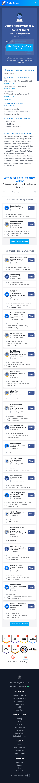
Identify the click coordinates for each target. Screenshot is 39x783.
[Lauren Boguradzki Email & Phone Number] (6, 495)
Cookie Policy (19, 733)
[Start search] (35, 192)
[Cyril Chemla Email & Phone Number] (6, 354)
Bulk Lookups (19, 704)
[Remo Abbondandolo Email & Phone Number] (6, 260)
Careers (19, 765)
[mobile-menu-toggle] (35, 3)
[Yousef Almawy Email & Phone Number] (6, 568)
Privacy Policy (19, 730)
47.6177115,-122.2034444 (20, 683)
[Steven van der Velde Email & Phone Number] (6, 408)
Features (19, 745)
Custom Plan (19, 751)
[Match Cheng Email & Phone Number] (6, 549)
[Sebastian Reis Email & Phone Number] (6, 335)
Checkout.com (20, 36)
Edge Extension (19, 701)
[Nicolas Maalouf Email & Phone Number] (6, 427)
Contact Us (19, 771)
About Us (19, 762)
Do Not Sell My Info (19, 736)
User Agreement (19, 727)
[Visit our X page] (30, 775)
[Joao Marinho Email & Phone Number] (6, 587)
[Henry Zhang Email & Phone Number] (6, 276)
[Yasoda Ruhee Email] (6, 446)
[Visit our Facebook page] (27, 775)
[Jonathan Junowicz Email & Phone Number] (6, 606)
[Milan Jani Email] (6, 393)
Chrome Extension (19, 698)
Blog (19, 768)
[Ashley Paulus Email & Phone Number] (6, 374)
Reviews (19, 724)
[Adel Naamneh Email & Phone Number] (6, 478)
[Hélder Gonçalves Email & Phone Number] (6, 514)
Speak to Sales (19, 753)
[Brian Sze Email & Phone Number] (6, 294)
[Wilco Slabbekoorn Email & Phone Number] (6, 316)
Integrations (20, 710)
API (19, 707)
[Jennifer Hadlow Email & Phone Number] (6, 224)
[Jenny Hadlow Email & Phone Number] (19, 16)
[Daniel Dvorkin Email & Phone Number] (6, 461)
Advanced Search (19, 695)
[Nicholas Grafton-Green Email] (6, 532)
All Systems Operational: (18, 686)
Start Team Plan (19, 748)
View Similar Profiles (19, 242)
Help (19, 721)
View (31, 208)
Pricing (19, 719)
